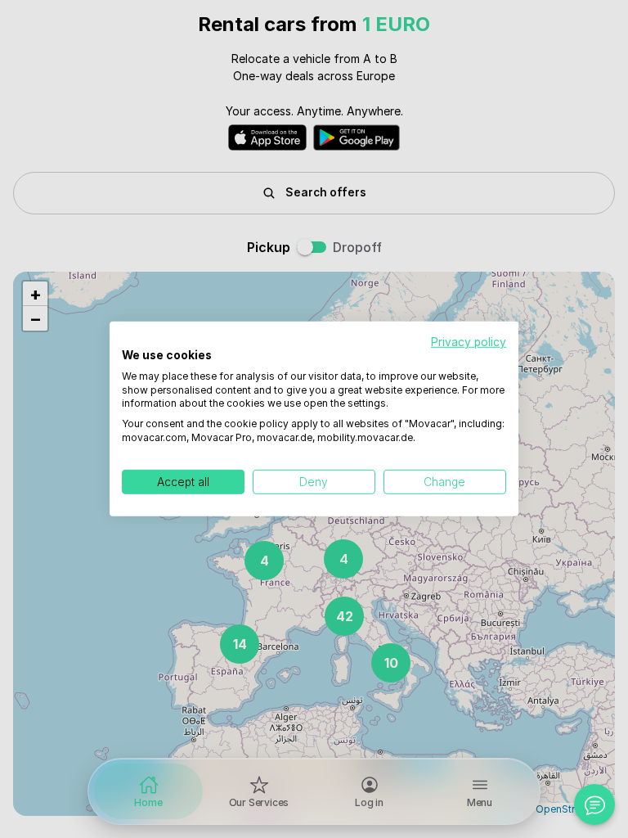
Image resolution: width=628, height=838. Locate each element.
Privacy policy (468, 342)
